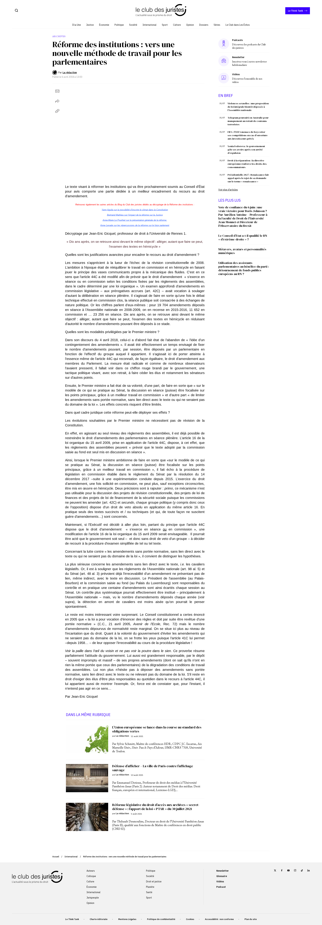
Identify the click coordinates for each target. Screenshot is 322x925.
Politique (119, 24)
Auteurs (91, 870)
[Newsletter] (224, 61)
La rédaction (70, 72)
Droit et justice (154, 881)
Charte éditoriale (99, 919)
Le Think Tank (295, 10)
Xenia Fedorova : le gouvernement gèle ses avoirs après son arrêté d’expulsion (246, 150)
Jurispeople (93, 897)
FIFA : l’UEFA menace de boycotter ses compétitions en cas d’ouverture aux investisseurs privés (247, 135)
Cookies (190, 919)
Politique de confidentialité (161, 919)
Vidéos (220, 881)
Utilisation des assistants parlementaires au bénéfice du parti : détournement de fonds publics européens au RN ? (243, 268)
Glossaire (221, 876)
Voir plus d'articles (228, 189)
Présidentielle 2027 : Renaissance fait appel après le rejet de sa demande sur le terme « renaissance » (248, 178)
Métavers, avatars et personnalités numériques (242, 251)
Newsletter (222, 870)
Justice (90, 24)
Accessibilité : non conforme (219, 919)
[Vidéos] (224, 78)
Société (133, 24)
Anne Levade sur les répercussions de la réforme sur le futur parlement (134, 225)
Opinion (190, 24)
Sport (165, 24)
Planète (150, 886)
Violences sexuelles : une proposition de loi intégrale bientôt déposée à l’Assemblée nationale (248, 107)
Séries (217, 24)
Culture (177, 24)
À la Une (76, 24)
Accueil (55, 856)
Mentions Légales (127, 919)
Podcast (221, 886)
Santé (149, 892)
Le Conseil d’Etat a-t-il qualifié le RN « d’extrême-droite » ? (242, 237)
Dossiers (203, 24)
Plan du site (251, 919)
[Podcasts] (223, 43)
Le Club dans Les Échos (238, 24)
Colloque (91, 876)
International (149, 24)
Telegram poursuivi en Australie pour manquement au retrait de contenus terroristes (248, 121)
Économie (104, 24)
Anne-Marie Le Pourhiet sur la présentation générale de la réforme (135, 220)
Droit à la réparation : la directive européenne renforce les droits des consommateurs (247, 164)
